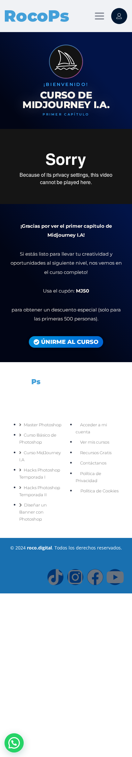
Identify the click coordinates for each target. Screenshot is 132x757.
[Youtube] (115, 577)
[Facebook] (95, 577)
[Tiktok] (55, 577)
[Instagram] (75, 577)
